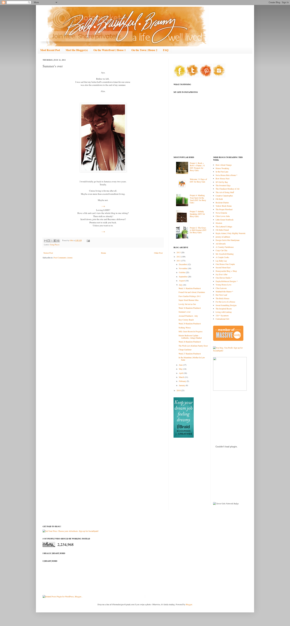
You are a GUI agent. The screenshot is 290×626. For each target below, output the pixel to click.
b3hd (72, 240)
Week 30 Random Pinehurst (190, 308)
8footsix (219, 223)
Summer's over (184, 311)
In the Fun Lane (222, 171)
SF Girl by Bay (222, 182)
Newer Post (48, 252)
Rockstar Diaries (222, 202)
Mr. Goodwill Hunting (225, 253)
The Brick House (222, 298)
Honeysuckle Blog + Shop (226, 271)
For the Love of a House (225, 301)
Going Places (54, 244)
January (182, 385)
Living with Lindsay (224, 312)
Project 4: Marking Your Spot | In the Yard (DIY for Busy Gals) (198, 199)
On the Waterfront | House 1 (109, 50)
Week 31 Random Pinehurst (190, 288)
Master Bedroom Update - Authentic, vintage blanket (190, 336)
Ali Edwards (221, 243)
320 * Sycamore (222, 315)
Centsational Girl (222, 318)
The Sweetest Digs (223, 185)
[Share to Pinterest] (58, 240)
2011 (179, 260)
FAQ (165, 50)
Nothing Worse (185, 327)
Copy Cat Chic (221, 250)
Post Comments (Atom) (63, 257)
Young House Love (223, 284)
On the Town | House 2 (144, 50)
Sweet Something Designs (226, 305)
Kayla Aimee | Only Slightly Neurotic (231, 233)
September (183, 276)
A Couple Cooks (222, 257)
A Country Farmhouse (225, 247)
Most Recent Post (50, 50)
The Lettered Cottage (224, 226)
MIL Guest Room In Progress (191, 331)
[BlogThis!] (48, 240)
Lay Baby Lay (221, 260)
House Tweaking (222, 168)
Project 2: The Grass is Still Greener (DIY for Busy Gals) (198, 230)
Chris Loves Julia (223, 216)
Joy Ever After (221, 274)
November (183, 268)
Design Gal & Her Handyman (227, 240)
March (182, 377)
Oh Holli (219, 199)
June (181, 364)
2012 (179, 256)
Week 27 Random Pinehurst (190, 353)
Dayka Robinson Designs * (227, 281)
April (181, 373)
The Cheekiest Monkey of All (227, 188)
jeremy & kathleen (223, 236)
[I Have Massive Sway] (228, 340)
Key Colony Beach (186, 319)
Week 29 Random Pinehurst (190, 323)
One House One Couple (225, 264)
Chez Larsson (221, 288)
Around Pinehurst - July (188, 315)
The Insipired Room (224, 308)
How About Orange (224, 165)
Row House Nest (222, 178)
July (181, 284)
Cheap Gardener (185, 349)
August (182, 280)
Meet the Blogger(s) (77, 50)
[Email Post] (88, 240)
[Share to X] (52, 240)
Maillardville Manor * (224, 291)
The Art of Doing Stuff (225, 192)
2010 (179, 390)
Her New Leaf (221, 294)
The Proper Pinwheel (224, 209)
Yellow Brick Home (224, 205)
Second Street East (223, 267)
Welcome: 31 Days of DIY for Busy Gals (198, 180)
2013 (179, 252)
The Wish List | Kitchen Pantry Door (193, 345)
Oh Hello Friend (222, 229)
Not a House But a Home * (226, 175)
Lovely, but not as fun (187, 304)
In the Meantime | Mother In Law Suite (192, 358)
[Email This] (45, 240)
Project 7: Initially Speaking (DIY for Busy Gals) (197, 214)
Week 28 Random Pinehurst (190, 341)
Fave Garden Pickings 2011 (190, 296)
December (183, 264)
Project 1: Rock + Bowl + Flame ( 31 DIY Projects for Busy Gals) (197, 167)
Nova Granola (221, 212)
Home (103, 252)
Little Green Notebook (224, 219)
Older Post (158, 252)
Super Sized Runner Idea (188, 300)
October (182, 272)
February (183, 381)
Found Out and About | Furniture (192, 292)
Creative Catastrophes (224, 195)
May (181, 368)
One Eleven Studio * (224, 277)
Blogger (189, 604)
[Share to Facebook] (55, 240)
